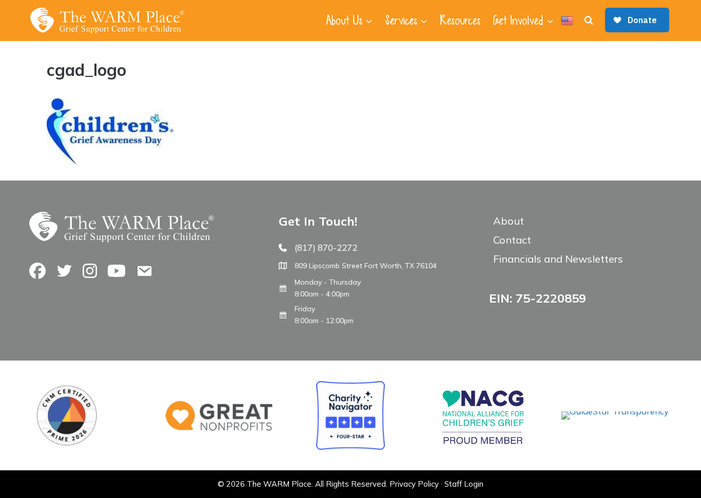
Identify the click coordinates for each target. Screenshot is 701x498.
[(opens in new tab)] (615, 411)
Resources (460, 20)
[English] (567, 20)
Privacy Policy (414, 484)
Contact (512, 239)
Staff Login (463, 484)
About (508, 220)
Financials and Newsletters (558, 258)
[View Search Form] (588, 20)
